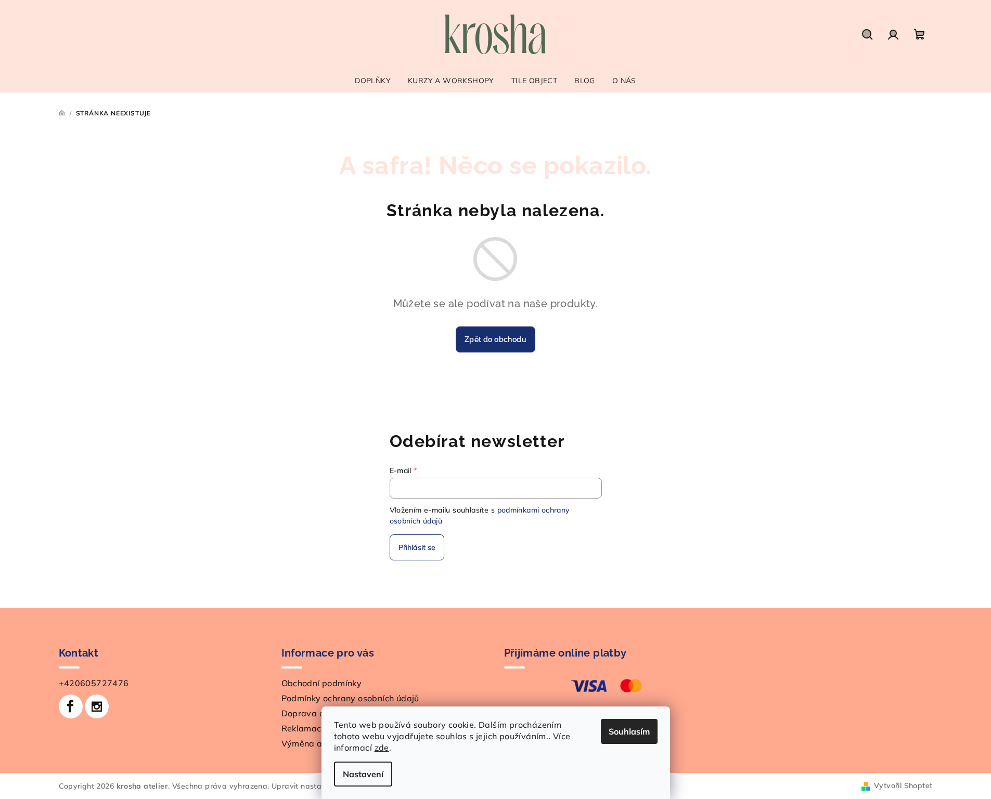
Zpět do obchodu (495, 339)
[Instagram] (97, 706)
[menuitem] (372, 81)
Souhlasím (629, 731)
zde (382, 747)
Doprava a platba (317, 713)
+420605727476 (94, 683)
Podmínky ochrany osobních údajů (350, 698)
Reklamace (304, 728)
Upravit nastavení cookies (318, 786)
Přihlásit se (416, 547)
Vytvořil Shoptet (903, 785)
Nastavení (363, 774)
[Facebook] (71, 706)
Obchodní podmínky (321, 683)
